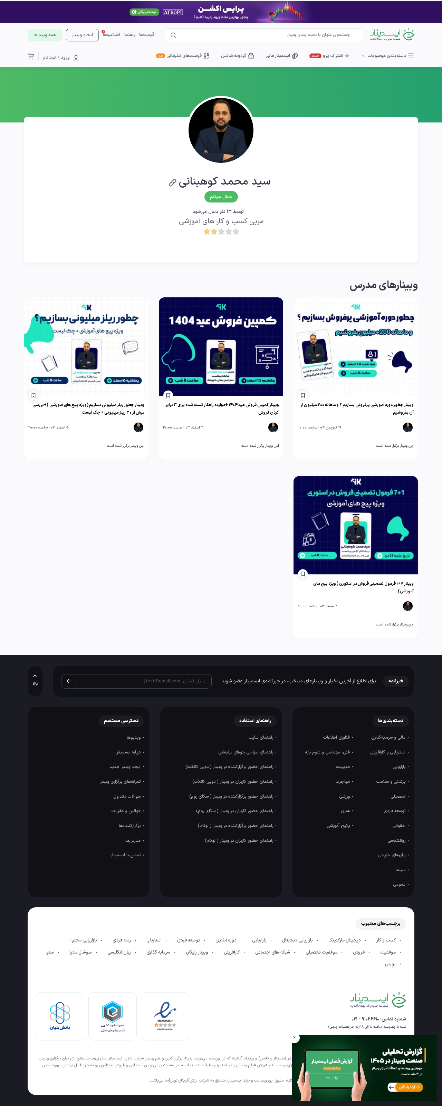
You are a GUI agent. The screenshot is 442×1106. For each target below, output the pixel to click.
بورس (391, 964)
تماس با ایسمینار (126, 855)
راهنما (129, 34)
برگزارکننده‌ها (130, 825)
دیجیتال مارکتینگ (345, 940)
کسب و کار (386, 940)
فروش (359, 952)
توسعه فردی (395, 811)
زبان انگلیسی (119, 952)
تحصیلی (399, 796)
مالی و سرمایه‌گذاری (389, 737)
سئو (50, 952)
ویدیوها (134, 737)
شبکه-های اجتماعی (273, 952)
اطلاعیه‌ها (111, 34)
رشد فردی (122, 940)
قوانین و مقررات (127, 811)
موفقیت (388, 952)
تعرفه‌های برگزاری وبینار (121, 781)
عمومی (400, 884)
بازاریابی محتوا (84, 940)
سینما (401, 870)
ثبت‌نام (49, 57)
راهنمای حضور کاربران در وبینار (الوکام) (240, 840)
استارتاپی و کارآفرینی (388, 752)
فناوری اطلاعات (337, 737)
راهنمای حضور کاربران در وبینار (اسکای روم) (235, 811)
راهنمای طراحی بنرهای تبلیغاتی (246, 752)
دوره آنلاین (226, 940)
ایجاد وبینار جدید (125, 766)
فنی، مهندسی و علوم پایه (328, 752)
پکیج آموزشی (339, 825)
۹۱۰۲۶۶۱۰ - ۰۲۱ (365, 1019)
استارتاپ (154, 940)
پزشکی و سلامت (391, 781)
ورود (65, 57)
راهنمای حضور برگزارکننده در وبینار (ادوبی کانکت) (230, 766)
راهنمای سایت (262, 737)
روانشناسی (397, 840)
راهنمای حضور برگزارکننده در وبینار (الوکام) (236, 825)
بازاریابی (400, 766)
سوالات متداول (127, 796)
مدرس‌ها (133, 840)
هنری (346, 811)
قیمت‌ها (146, 34)
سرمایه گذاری (158, 952)
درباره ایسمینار (129, 752)
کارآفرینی (232, 952)
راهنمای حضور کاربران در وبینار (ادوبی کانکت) (233, 781)
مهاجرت (343, 781)
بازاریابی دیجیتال (298, 940)
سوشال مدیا (81, 952)
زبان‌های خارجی (392, 855)
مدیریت (343, 766)
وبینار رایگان (197, 952)
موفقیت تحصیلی (322, 952)
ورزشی (345, 796)
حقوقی (399, 825)
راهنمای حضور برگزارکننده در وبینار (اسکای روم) (232, 796)
